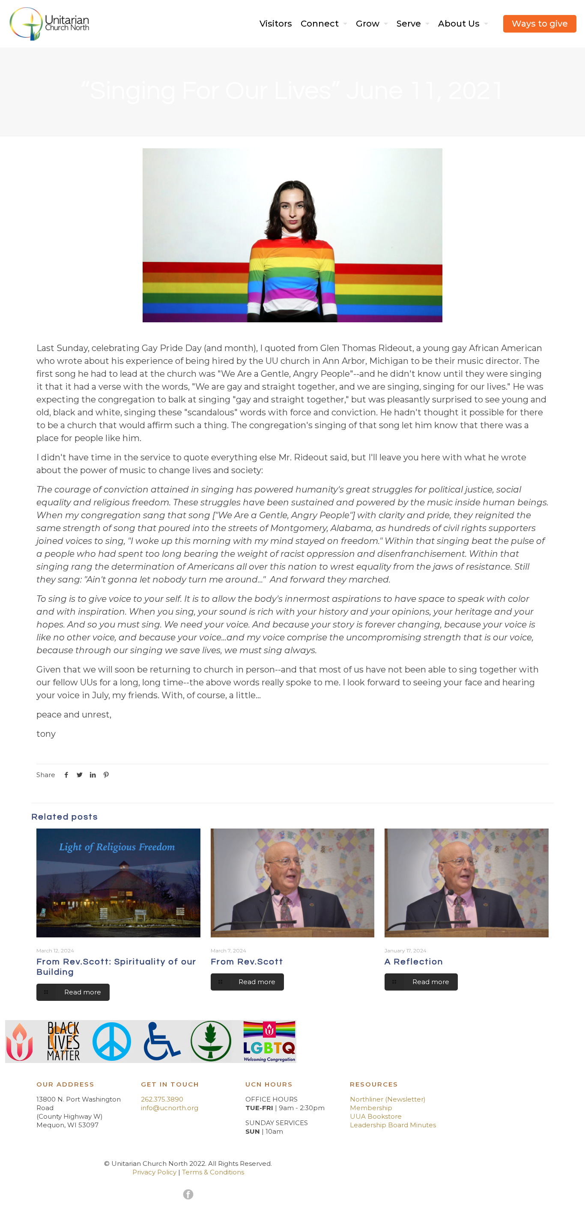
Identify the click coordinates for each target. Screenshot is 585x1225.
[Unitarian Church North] (49, 23)
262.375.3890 (162, 1099)
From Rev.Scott (247, 962)
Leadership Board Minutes (393, 1125)
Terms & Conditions (213, 1172)
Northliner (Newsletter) (388, 1099)
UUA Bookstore (376, 1116)
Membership (371, 1108)
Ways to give (540, 23)
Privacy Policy (154, 1172)
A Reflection (414, 962)
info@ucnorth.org (169, 1108)
